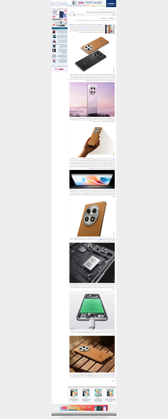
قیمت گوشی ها (92, 413)
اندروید (99, 20)
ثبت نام (53, 6)
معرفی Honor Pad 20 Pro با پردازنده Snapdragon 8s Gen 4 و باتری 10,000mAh (62, 56)
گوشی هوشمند (106, 20)
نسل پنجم (94, 20)
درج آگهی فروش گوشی (74, 413)
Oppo (112, 381)
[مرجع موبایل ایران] (111, 3)
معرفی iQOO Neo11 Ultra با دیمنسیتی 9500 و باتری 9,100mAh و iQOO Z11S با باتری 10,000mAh (62, 51)
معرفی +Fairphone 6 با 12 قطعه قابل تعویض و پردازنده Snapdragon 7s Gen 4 (62, 46)
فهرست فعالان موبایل (112, 414)
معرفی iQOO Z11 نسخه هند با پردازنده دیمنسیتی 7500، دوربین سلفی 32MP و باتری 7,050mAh (62, 36)
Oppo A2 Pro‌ (71, 24)
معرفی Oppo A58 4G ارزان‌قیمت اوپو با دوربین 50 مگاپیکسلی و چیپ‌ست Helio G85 (86, 400)
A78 (75, 238)
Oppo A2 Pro (79, 20)
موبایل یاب (104, 413)
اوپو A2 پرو (113, 158)
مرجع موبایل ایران (113, 9)
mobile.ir (99, 24)
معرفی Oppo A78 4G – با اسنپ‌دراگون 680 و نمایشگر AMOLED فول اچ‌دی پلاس (98, 400)
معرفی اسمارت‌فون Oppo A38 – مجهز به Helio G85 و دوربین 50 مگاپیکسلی (74, 400)
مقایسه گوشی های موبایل (98, 413)
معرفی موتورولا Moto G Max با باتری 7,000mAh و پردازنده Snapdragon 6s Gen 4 (62, 61)
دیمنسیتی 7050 (87, 20)
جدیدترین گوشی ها (109, 413)
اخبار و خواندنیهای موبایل (63, 28)
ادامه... (53, 64)
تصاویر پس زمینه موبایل (83, 414)
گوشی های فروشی (81, 413)
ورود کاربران (58, 6)
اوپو (75, 20)
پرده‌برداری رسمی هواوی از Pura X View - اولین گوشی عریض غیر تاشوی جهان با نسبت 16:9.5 (62, 32)
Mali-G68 (101, 239)
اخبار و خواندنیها (69, 6)
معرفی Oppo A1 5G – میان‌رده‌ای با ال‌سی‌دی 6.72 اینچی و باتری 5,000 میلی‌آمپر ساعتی (110, 400)
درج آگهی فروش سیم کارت (59, 413)
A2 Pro (106, 74)
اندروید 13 (104, 374)
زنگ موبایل (77, 414)
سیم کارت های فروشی (67, 413)
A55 (111, 239)
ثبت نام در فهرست (98, 414)
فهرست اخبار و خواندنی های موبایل (103, 9)
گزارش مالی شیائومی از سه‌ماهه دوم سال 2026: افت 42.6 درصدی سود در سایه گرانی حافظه (62, 41)
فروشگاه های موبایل (105, 414)
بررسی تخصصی (87, 413)
